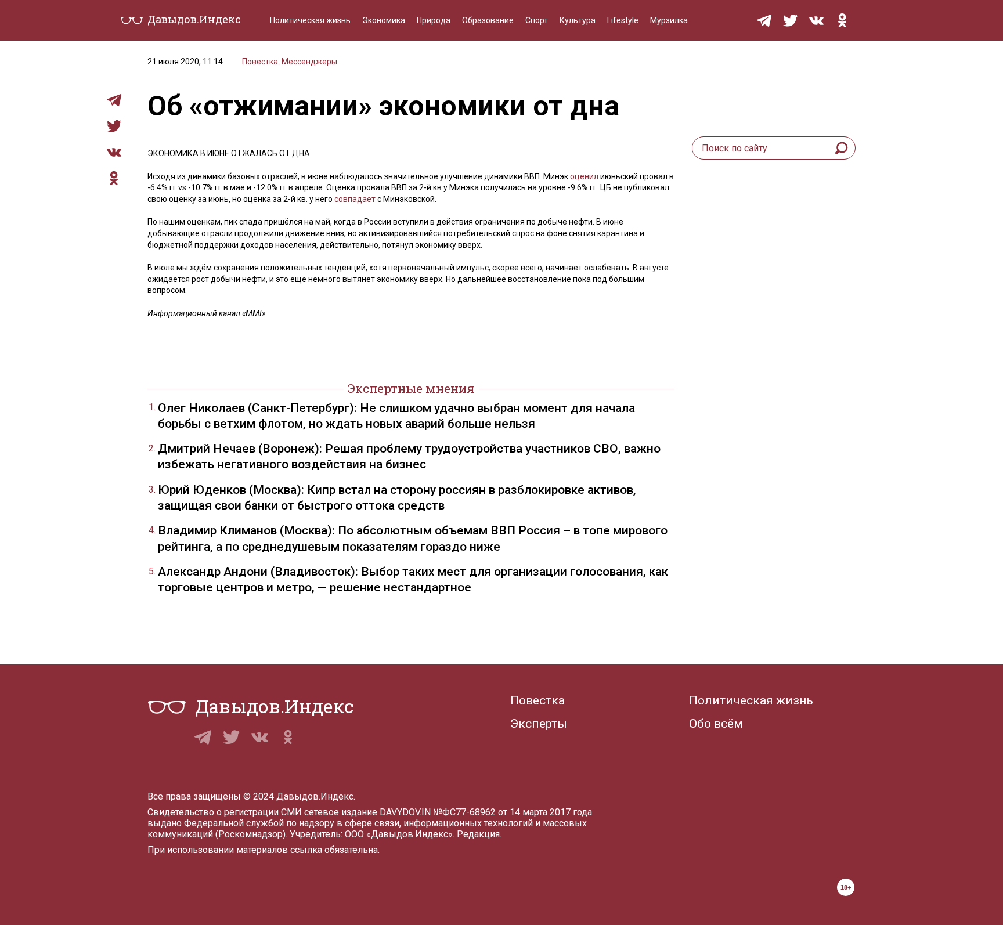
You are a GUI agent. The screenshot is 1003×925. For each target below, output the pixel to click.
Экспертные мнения (411, 388)
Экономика (383, 20)
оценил (584, 176)
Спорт (536, 20)
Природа (433, 20)
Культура (578, 20)
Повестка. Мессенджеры (289, 61)
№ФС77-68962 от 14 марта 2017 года (512, 812)
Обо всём (716, 724)
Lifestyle (622, 20)
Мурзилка (669, 20)
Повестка (537, 700)
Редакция (478, 834)
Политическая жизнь (310, 20)
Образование (488, 20)
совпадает (355, 199)
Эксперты (538, 724)
